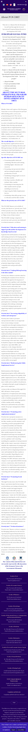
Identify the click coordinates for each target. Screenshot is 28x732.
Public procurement (10, 88)
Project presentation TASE (12, 83)
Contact (6, 90)
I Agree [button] (13, 730)
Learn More (21, 730)
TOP (14, 702)
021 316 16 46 (21, 4)
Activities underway (10, 86)
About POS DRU (9, 81)
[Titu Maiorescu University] (14, 9)
